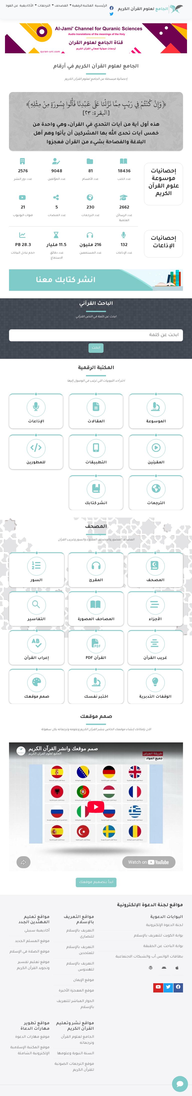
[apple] (177, 968)
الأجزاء (155, 619)
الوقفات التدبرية (155, 697)
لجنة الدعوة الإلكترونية (164, 925)
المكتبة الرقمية (82, 6)
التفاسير (37, 619)
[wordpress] (151, 968)
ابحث (96, 348)
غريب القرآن (155, 658)
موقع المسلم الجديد (32, 941)
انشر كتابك (96, 503)
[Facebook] (111, 9)
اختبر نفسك (96, 697)
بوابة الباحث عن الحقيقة (163, 946)
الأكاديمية (26, 6)
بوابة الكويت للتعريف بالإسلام (158, 936)
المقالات (96, 422)
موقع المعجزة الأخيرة (76, 991)
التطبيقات (96, 463)
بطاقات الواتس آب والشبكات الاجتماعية (149, 957)
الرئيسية (101, 6)
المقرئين (156, 463)
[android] (164, 968)
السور (36, 580)
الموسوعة (156, 422)
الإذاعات (36, 422)
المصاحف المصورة (96, 619)
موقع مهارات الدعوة (32, 1037)
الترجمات (44, 6)
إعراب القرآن (36, 658)
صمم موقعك (36, 697)
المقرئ (96, 580)
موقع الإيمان (83, 980)
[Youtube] (158, 987)
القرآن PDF (96, 658)
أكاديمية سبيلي (37, 931)
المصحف (61, 6)
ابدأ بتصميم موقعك (96, 882)
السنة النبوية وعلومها (75, 1054)
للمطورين (36, 463)
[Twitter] (111, 15)
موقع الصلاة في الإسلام (30, 952)
